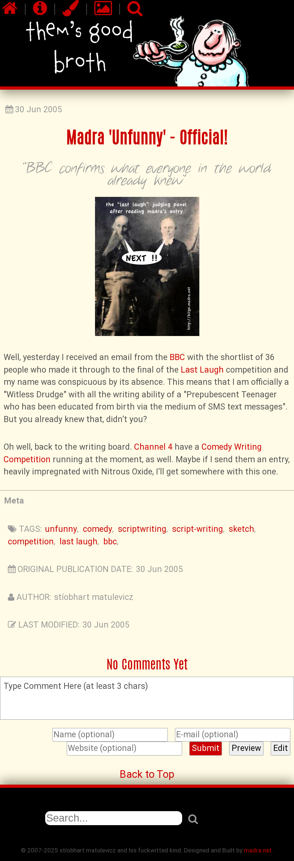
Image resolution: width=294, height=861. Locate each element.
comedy (97, 529)
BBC (177, 357)
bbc (110, 542)
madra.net (258, 850)
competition (31, 542)
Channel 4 (153, 447)
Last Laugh (202, 370)
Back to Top (147, 774)
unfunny (61, 529)
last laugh (79, 542)
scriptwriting (142, 529)
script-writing (197, 529)
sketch (241, 529)
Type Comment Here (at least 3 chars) (76, 686)
